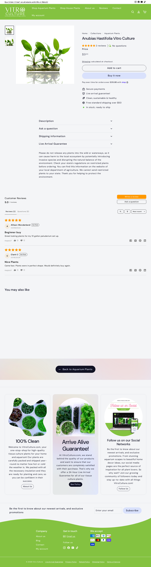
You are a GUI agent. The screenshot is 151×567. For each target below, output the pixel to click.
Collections (96, 33)
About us (89, 8)
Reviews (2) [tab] (11, 211)
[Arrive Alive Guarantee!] (75, 417)
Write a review (131, 196)
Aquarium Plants (112, 33)
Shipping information (52, 136)
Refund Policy (84, 562)
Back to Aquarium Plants (77, 369)
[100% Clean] (27, 417)
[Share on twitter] (135, 241)
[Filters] (127, 212)
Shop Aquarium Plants (43, 8)
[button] (89, 45)
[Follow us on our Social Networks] (123, 417)
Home (85, 33)
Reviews (103, 8)
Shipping (86, 61)
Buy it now (114, 75)
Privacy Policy (71, 562)
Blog (38, 540)
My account (38, 15)
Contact (117, 8)
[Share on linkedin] (144, 240)
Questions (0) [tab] (23, 211)
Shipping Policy (98, 562)
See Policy (76, 484)
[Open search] (121, 212)
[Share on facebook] (130, 241)
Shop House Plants (70, 8)
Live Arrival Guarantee (53, 143)
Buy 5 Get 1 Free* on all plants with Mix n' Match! (26, 2)
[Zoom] (45, 54)
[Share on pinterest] (140, 240)
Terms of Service (113, 562)
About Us (27, 486)
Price (85, 49)
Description (46, 121)
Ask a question (48, 128)
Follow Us (123, 488)
